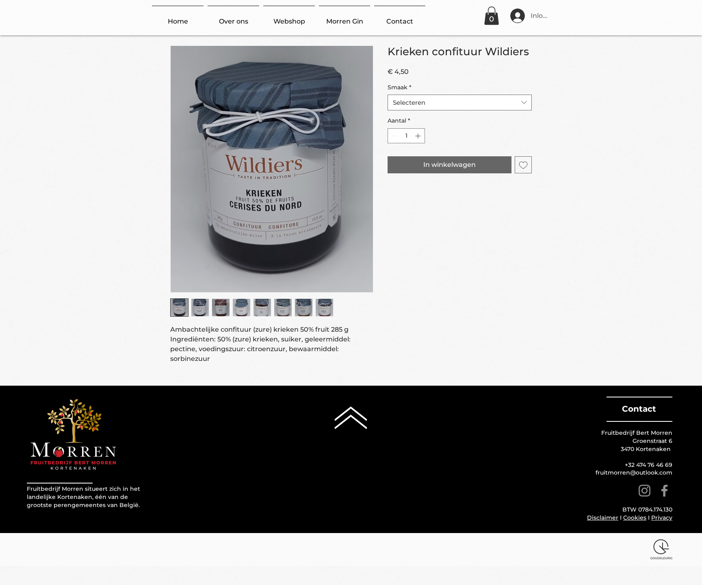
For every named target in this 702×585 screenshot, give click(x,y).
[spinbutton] (406, 136)
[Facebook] (664, 491)
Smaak (400, 87)
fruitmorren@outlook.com (634, 472)
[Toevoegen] (523, 164)
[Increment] (419, 136)
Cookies (634, 517)
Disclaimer (602, 517)
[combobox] (460, 102)
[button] (491, 15)
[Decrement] (394, 136)
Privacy (661, 517)
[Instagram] (644, 491)
